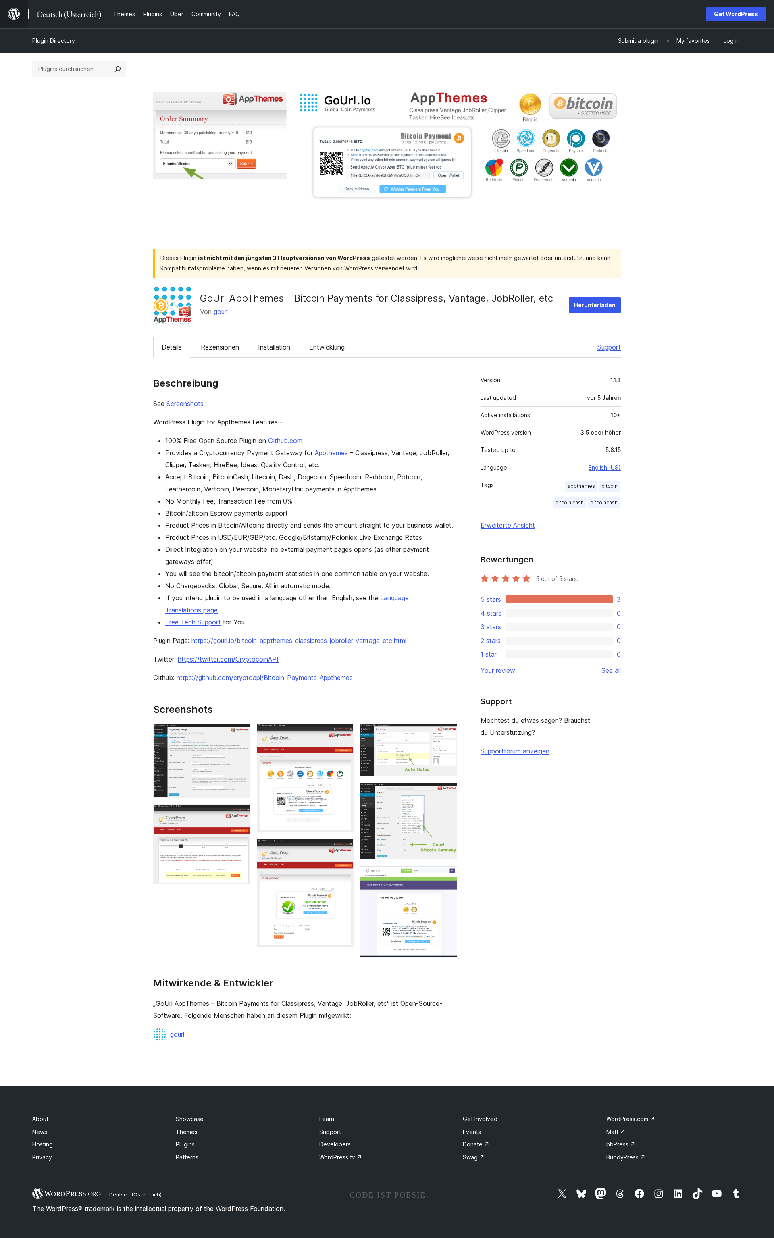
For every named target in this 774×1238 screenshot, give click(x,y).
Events (472, 1131)
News (39, 1131)
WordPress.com (630, 1118)
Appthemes (331, 453)
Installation (274, 347)
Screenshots (185, 403)
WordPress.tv (340, 1157)
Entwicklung (327, 347)
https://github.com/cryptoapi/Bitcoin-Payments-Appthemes (265, 678)
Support (609, 347)
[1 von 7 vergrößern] (239, 734)
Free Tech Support (193, 622)
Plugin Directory (53, 40)
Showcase (190, 1118)
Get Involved (480, 1118)
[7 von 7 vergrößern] (446, 877)
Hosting (42, 1144)
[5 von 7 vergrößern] (446, 734)
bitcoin (609, 486)
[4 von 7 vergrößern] (343, 850)
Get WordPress (736, 13)
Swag (474, 1157)
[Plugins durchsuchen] (118, 69)
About (40, 1118)
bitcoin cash (569, 502)
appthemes (581, 486)
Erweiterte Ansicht (508, 525)
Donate (476, 1144)
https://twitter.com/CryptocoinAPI (228, 659)
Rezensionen (220, 347)
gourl (221, 312)
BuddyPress (625, 1157)
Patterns (187, 1157)
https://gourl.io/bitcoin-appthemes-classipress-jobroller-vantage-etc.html (298, 641)
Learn (326, 1118)
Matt (615, 1131)
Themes (187, 1131)
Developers (335, 1144)
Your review (498, 670)
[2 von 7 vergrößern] (239, 815)
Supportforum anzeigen (515, 751)
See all (611, 670)
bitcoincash (604, 502)
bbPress (620, 1144)
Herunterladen (595, 305)
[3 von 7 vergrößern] (343, 734)
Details (172, 347)
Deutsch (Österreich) (135, 1194)
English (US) (605, 467)
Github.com (285, 441)
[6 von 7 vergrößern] (446, 794)
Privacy (42, 1157)
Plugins (185, 1144)
